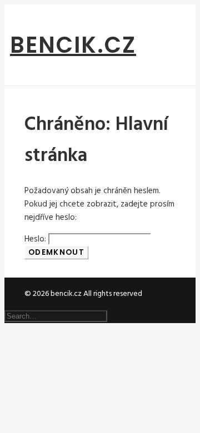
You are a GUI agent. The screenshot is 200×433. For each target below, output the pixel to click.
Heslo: (36, 239)
